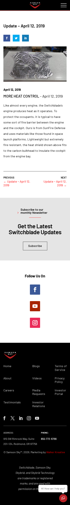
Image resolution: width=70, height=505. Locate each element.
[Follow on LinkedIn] (20, 417)
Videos (37, 378)
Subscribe (35, 246)
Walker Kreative (55, 452)
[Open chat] (63, 498)
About (7, 378)
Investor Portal (60, 392)
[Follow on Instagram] (35, 323)
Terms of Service (61, 368)
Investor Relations (38, 404)
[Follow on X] (11, 417)
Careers (8, 390)
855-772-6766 (49, 438)
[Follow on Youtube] (35, 306)
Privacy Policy (60, 380)
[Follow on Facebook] (35, 290)
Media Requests (38, 392)
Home (7, 366)
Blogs (36, 366)
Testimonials (12, 402)
